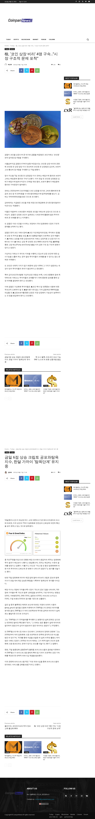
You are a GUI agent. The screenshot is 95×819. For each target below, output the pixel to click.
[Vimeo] (85, 1)
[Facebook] (76, 1)
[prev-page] (6, 398)
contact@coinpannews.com (44, 799)
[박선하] (6, 64)
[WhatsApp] (37, 70)
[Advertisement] (65, 20)
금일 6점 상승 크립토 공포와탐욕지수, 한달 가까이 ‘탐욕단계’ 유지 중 (17, 359)
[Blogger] (66, 796)
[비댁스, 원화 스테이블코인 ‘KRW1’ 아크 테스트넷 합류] (32, 381)
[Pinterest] (32, 70)
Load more (76, 117)
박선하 (10, 64)
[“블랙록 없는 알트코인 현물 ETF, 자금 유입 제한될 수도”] (68, 110)
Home (7, 46)
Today (12, 46)
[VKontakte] (87, 796)
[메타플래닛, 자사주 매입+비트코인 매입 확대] (13, 381)
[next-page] (9, 398)
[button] (87, 39)
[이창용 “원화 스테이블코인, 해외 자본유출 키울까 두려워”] (52, 381)
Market (12, 49)
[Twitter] (82, 1)
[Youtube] (89, 1)
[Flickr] (76, 796)
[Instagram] (79, 1)
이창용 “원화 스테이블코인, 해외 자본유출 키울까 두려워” (51, 391)
